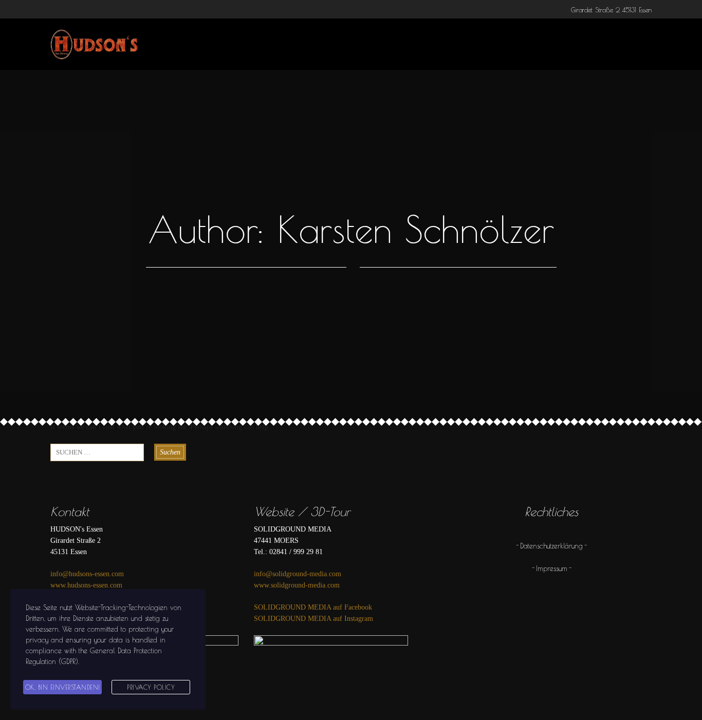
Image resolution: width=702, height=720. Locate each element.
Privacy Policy (151, 687)
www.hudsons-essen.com (86, 585)
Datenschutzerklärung (551, 546)
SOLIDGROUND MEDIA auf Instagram (313, 618)
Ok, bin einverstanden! (62, 687)
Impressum (551, 568)
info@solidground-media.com (297, 574)
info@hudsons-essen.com (87, 574)
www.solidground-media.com (297, 585)
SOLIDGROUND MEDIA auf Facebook (313, 607)
